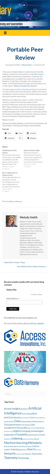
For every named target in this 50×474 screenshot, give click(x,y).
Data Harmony (17, 123)
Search (31, 449)
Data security (40, 428)
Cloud (32, 417)
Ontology (28, 446)
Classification (25, 417)
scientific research (37, 74)
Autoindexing (27, 414)
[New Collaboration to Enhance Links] (13, 182)
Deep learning (8, 431)
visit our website (37, 323)
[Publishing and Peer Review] (13, 159)
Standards (28, 454)
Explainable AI (10, 435)
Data (17, 421)
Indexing (16, 438)
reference (18, 201)
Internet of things (28, 439)
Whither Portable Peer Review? (25, 86)
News (12, 201)
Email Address (12, 299)
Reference (23, 450)
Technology (23, 458)
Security (38, 449)
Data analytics (38, 421)
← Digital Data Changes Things (13, 262)
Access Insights (12, 408)
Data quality (21, 427)
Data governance (12, 424)
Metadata (35, 443)
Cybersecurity (9, 421)
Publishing (15, 449)
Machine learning (15, 443)
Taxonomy (11, 457)
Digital (16, 430)
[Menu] (5, 33)
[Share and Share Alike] (34, 158)
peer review (18, 72)
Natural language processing (14, 446)
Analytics (24, 409)
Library (36, 439)
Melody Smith (27, 65)
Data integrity (25, 425)
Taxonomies (37, 454)
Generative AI (33, 435)
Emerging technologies (32, 431)
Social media (20, 454)
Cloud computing (39, 417)
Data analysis (26, 421)
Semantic (10, 453)
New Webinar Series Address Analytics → (32, 266)
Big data (17, 417)
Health (42, 435)
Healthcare (7, 439)
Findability (22, 434)
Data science (31, 428)
